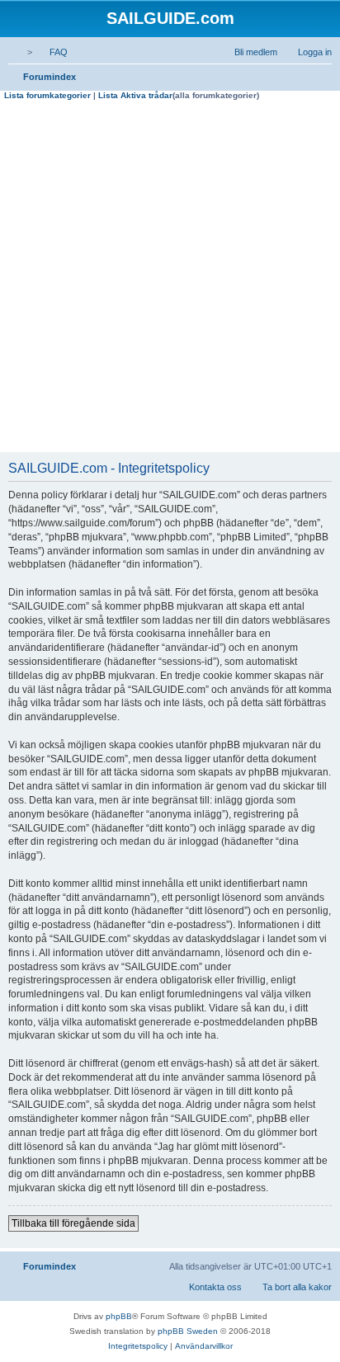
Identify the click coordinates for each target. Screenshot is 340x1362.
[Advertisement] (170, 279)
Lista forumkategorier (47, 95)
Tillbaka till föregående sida (73, 1223)
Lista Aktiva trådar (135, 95)
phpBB (119, 1316)
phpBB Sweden (188, 1331)
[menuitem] (51, 52)
